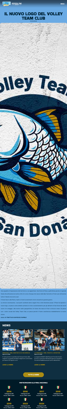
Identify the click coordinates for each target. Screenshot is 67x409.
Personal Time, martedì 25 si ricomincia (16, 353)
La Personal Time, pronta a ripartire (47, 353)
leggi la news (7, 365)
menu (63, 4)
